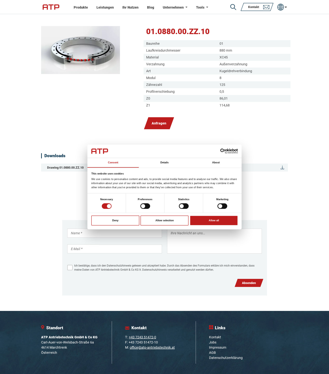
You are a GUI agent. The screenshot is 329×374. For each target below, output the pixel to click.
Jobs (212, 342)
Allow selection (164, 220)
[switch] (145, 206)
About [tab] (216, 162)
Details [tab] (164, 162)
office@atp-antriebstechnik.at (152, 347)
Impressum (217, 347)
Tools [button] (200, 7)
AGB (212, 353)
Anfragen (159, 123)
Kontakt (215, 337)
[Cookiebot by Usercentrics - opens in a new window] (223, 151)
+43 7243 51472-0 (142, 337)
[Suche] (233, 7)
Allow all (214, 220)
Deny (115, 220)
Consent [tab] (113, 162)
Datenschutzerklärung (226, 358)
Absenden (249, 283)
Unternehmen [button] (174, 7)
